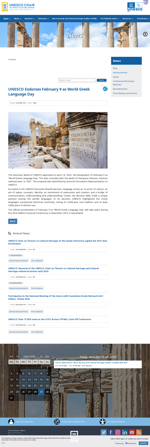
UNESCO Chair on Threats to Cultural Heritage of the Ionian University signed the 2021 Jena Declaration (57, 242)
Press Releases (37, 260)
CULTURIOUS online (108, 18)
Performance (132, 443)
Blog (115, 68)
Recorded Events (120, 89)
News (6, 18)
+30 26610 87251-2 (16, 433)
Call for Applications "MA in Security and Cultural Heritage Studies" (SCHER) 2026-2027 (91, 362)
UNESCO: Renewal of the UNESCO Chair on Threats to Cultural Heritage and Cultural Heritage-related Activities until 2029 (53, 270)
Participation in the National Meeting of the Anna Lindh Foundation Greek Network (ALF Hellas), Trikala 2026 (55, 297)
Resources (126, 18)
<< (11, 356)
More (3, 443)
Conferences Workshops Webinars (123, 83)
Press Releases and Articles (125, 93)
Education (42, 18)
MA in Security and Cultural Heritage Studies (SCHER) (74, 18)
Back (12, 221)
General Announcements (18, 260)
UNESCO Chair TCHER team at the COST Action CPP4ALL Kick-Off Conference (49, 319)
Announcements (120, 72)
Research (29, 18)
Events (116, 77)
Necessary (120, 443)
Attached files (16, 255)
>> (47, 356)
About (16, 18)
